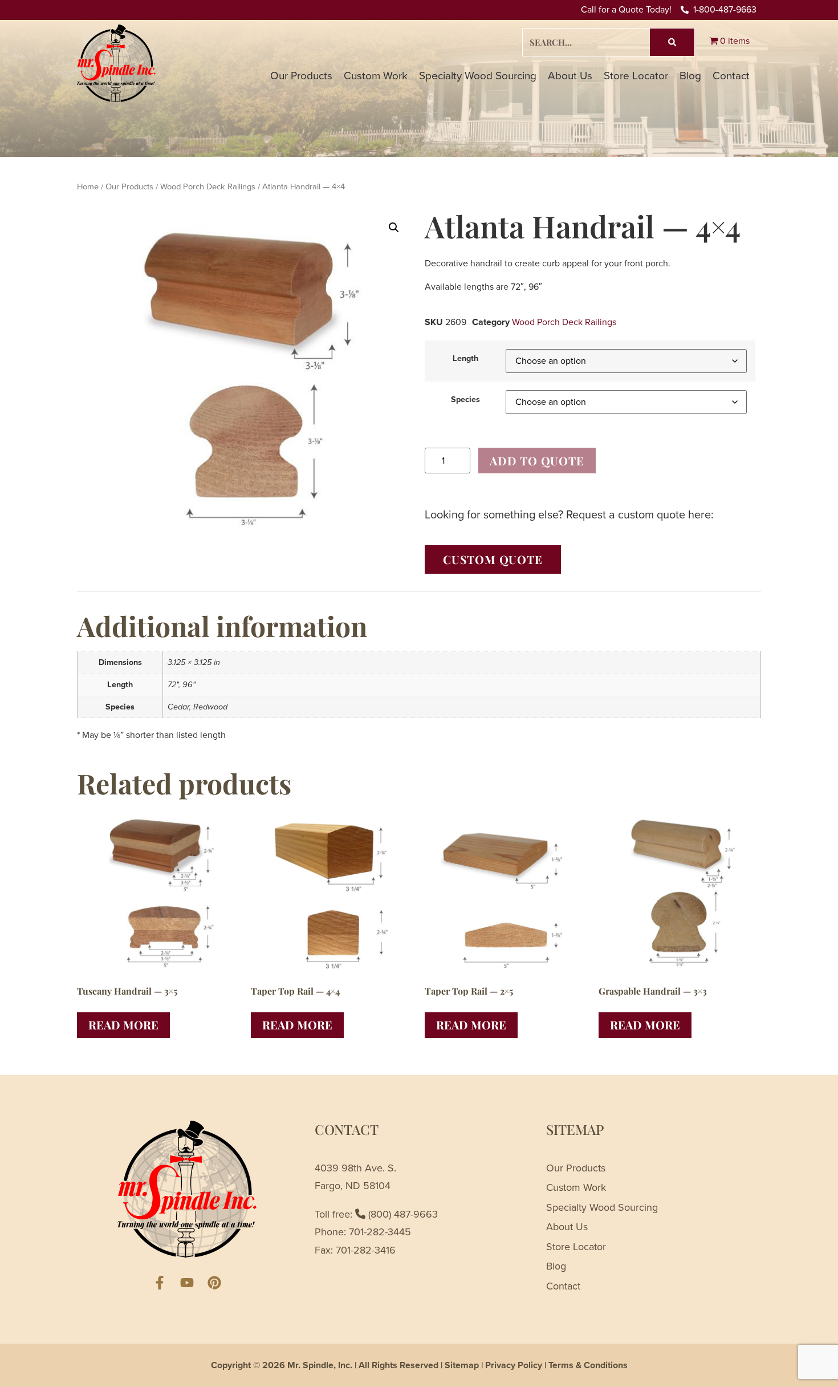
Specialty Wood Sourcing (477, 75)
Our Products (301, 75)
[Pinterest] (214, 1282)
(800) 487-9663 (401, 1214)
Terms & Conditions (588, 1365)
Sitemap (462, 1365)
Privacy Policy (513, 1365)
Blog (690, 75)
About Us (570, 75)
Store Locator (636, 75)
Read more (123, 1024)
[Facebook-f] (159, 1282)
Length (465, 358)
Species (465, 399)
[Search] (672, 42)
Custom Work (376, 75)
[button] (394, 227)
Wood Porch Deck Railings (207, 186)
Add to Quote (537, 460)
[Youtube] (187, 1282)
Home (88, 186)
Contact (731, 75)
